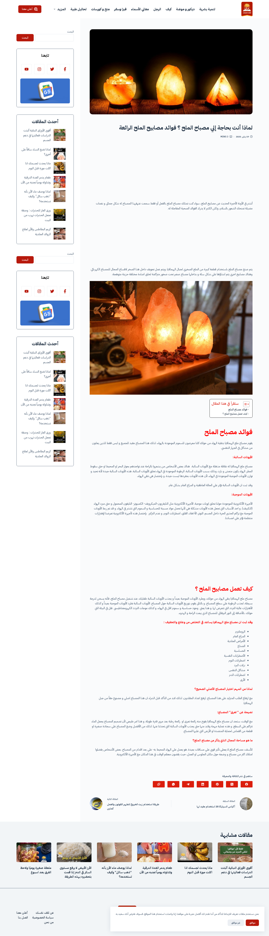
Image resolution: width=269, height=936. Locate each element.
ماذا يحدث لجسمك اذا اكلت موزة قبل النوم (198, 870)
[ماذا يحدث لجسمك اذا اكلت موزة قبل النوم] (60, 168)
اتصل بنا (23, 917)
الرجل (157, 9)
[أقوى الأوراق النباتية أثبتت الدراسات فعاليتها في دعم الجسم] (60, 135)
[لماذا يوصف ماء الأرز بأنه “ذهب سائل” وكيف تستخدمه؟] (60, 196)
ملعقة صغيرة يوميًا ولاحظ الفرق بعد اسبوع (35, 870)
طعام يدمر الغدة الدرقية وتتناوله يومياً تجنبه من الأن (155, 870)
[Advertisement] (171, 171)
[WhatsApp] (173, 784)
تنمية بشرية (207, 9)
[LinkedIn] (203, 784)
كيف (168, 9)
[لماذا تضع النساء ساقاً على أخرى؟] (60, 154)
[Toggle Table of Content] (244, 404)
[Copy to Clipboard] (159, 784)
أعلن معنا (27, 9)
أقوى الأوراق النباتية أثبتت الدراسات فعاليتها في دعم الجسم (37, 135)
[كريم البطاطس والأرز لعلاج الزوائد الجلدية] (60, 234)
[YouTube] (26, 69)
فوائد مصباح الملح (237, 409)
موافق (252, 922)
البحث (70, 32)
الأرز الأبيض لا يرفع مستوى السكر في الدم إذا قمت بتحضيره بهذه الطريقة (75, 872)
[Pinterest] (217, 784)
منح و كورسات (100, 9)
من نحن (49, 922)
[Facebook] (247, 784)
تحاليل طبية (78, 9)
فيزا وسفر (120, 9)
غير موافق (235, 922)
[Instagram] (39, 69)
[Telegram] (188, 784)
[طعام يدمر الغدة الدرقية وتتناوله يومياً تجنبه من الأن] (60, 182)
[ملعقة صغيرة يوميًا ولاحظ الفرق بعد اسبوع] (33, 852)
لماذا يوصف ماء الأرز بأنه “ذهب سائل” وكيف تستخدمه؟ (37, 196)
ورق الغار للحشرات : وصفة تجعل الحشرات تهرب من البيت (36, 215)
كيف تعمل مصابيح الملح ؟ (235, 413)
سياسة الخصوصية (43, 917)
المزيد (61, 9)
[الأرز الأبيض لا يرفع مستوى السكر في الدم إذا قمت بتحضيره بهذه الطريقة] (74, 852)
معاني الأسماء (140, 9)
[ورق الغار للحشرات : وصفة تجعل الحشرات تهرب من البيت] (60, 215)
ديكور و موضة (185, 9)
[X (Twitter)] (232, 784)
